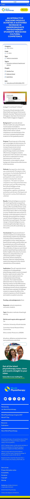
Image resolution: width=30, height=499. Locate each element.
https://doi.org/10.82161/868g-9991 (15, 83)
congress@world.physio (7, 487)
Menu (23, 10)
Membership (5, 407)
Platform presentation (12, 58)
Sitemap (3, 480)
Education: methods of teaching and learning (16, 64)
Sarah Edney (9, 77)
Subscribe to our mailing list (12, 377)
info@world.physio (12, 485)
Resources (4, 423)
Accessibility (5, 472)
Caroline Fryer (10, 71)
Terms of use (4, 467)
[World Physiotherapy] (8, 9)
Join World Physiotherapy (8, 409)
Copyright (4, 477)
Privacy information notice (8, 470)
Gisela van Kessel (10, 74)
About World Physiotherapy (9, 431)
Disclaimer (4, 475)
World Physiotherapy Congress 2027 (11, 415)
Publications (4, 425)
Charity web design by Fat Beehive (10, 492)
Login (15, 1)
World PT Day (5, 417)
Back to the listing (15, 344)
